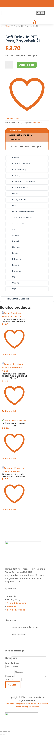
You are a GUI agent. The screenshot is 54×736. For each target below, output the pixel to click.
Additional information (20, 135)
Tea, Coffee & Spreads (18, 298)
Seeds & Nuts (18, 223)
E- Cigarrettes (19, 199)
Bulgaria (16, 241)
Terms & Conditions (16, 603)
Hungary (16, 247)
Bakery (15, 157)
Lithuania (16, 259)
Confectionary (19, 169)
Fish (14, 205)
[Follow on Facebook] (25, 3)
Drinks (8, 26)
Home (2, 26)
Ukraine (39, 123)
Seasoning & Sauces (22, 217)
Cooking (16, 175)
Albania (16, 235)
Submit (13, 684)
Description (15, 130)
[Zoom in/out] (1, 731)
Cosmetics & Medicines (23, 181)
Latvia (15, 253)
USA (14, 288)
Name (8, 658)
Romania (16, 271)
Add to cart (26, 65)
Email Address (12, 663)
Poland (15, 265)
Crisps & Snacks (20, 187)
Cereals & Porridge (21, 163)
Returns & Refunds (16, 610)
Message (9, 676)
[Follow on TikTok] (34, 3)
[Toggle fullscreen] (4, 731)
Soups (15, 229)
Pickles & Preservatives (23, 211)
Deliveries (11, 606)
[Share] (6, 731)
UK (13, 277)
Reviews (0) (15, 139)
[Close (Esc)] (9, 731)
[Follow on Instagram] (29, 3)
